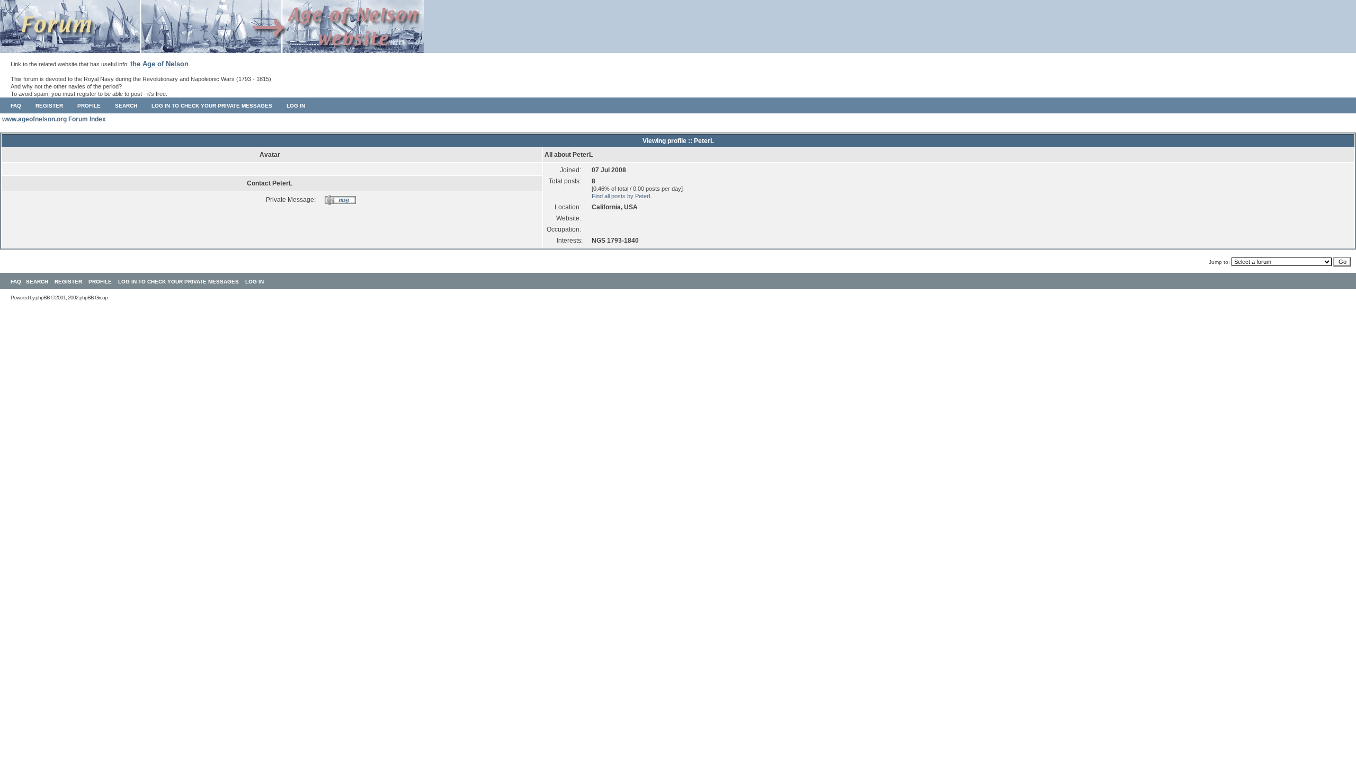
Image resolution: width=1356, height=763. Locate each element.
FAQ (16, 106)
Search (126, 106)
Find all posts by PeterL (622, 196)
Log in (296, 106)
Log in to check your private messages (211, 106)
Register (49, 106)
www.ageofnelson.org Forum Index (54, 119)
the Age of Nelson (159, 64)
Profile (89, 106)
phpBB (42, 297)
